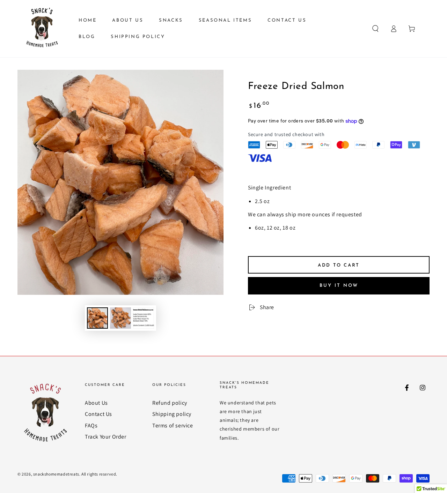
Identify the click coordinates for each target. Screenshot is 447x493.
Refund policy (169, 402)
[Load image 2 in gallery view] (120, 318)
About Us (96, 402)
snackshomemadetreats (56, 474)
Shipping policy (171, 414)
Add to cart (339, 265)
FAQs (91, 425)
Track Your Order (105, 436)
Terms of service (172, 425)
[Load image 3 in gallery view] (143, 318)
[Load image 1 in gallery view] (97, 318)
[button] (375, 28)
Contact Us (98, 414)
